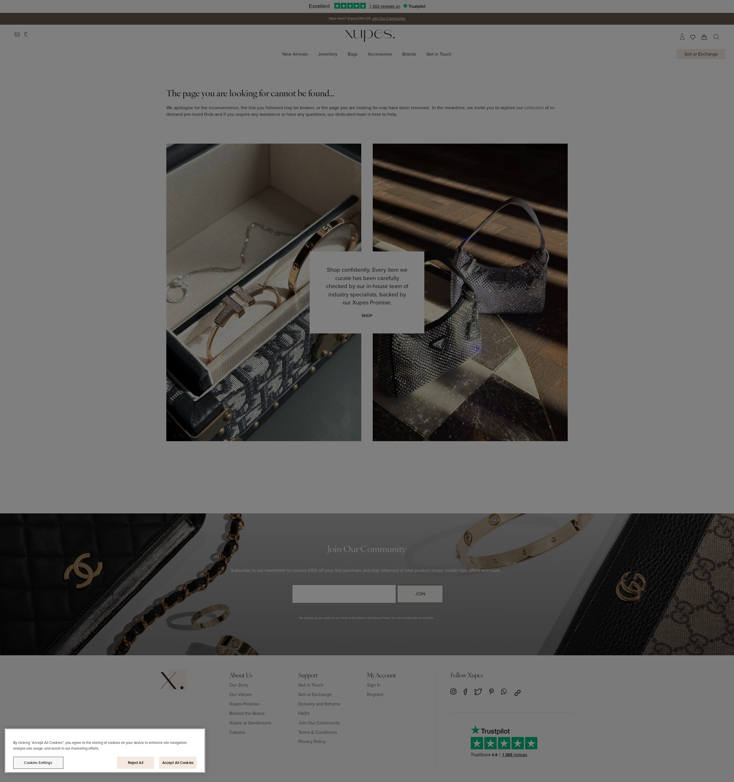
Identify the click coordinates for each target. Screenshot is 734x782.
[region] (105, 750)
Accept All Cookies (178, 762)
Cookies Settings (38, 762)
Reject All (135, 762)
